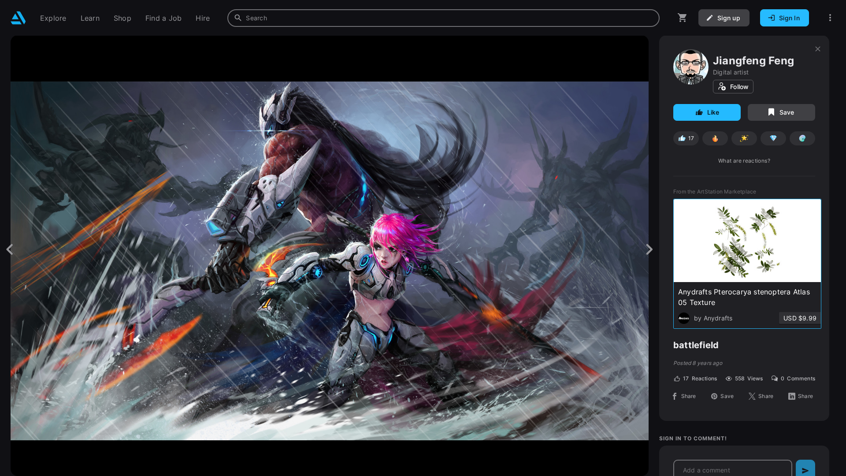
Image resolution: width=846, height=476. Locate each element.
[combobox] (443, 18)
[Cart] (682, 18)
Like (713, 112)
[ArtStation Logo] (18, 18)
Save (786, 112)
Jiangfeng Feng (753, 60)
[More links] (830, 18)
